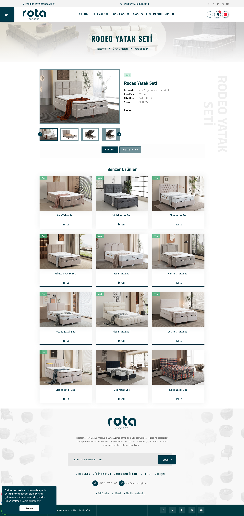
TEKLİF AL (147, 474)
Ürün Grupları (120, 49)
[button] (210, 14)
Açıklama (110, 149)
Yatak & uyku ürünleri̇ (148, 90)
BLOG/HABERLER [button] (154, 14)
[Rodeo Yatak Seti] (80, 96)
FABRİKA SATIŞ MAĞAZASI (38, 4)
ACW (88, 510)
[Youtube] (227, 4)
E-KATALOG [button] (138, 14)
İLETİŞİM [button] (169, 14)
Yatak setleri (141, 49)
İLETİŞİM (160, 474)
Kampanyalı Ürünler (135, 4)
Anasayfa (101, 49)
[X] (213, 4)
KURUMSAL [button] (84, 14)
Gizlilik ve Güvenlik (135, 493)
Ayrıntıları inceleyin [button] (31, 501)
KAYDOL (166, 459)
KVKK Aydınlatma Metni (109, 493)
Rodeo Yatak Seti (146, 98)
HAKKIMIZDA (84, 474)
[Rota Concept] (34, 14)
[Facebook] (209, 4)
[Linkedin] (218, 4)
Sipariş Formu (130, 149)
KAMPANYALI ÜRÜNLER (127, 474)
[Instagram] (223, 4)
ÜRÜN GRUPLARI (101, 14)
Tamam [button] (29, 508)
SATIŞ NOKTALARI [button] (121, 14)
